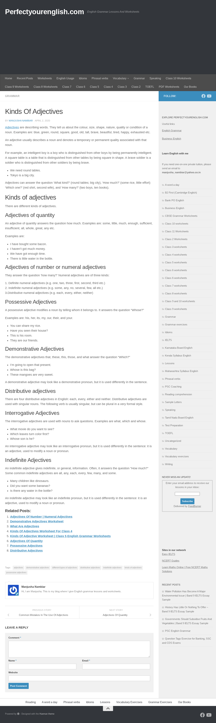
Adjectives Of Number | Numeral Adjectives (41, 516)
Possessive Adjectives (26, 545)
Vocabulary (119, 78)
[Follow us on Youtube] (209, 96)
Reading (30, 702)
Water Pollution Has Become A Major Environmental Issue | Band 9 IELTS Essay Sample (186, 595)
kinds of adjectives (133, 567)
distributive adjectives (90, 567)
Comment (14, 637)
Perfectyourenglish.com (44, 12)
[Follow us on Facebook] (203, 96)
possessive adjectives (16, 572)
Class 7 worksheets (176, 285)
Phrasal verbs (100, 78)
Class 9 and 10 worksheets (180, 301)
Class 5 (94, 86)
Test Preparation (174, 425)
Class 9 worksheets (176, 309)
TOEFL (149, 86)
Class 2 (136, 86)
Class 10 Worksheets (178, 78)
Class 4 (108, 86)
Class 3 (122, 86)
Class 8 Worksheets (46, 86)
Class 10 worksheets (176, 223)
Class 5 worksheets (176, 262)
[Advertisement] (108, 49)
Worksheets (45, 78)
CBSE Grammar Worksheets (181, 215)
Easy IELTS (168, 554)
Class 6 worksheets (176, 270)
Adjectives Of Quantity (26, 541)
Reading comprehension (178, 394)
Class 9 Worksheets (17, 86)
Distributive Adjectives (26, 550)
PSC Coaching (173, 386)
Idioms (83, 78)
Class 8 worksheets (176, 293)
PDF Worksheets (169, 86)
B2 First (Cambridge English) (181, 192)
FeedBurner (194, 506)
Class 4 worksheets (176, 254)
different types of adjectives (64, 567)
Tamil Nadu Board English (179, 417)
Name (12, 660)
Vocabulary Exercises (129, 702)
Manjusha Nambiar (21, 120)
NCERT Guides (170, 560)
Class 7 (66, 86)
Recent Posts (25, 78)
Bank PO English (174, 200)
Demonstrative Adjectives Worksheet (36, 521)
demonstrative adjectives (37, 567)
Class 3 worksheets (176, 246)
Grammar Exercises (160, 702)
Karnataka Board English (178, 347)
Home (8, 78)
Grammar (139, 78)
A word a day (172, 184)
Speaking (155, 78)
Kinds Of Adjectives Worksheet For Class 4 (41, 531)
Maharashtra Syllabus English (181, 371)
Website (13, 672)
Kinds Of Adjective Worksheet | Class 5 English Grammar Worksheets (60, 536)
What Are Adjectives (24, 526)
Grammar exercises (176, 324)
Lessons (169, 363)
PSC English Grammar (178, 630)
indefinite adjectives (112, 567)
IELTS (168, 340)
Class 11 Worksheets (177, 231)
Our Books (190, 86)
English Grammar (172, 130)
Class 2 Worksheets (176, 239)
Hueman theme (46, 714)
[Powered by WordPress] (18, 714)
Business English (171, 138)
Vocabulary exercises (177, 456)
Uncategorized (173, 440)
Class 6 (80, 86)
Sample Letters (173, 402)
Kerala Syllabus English (178, 355)
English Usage (65, 78)
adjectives (18, 567)
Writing (169, 464)
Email (86, 660)
